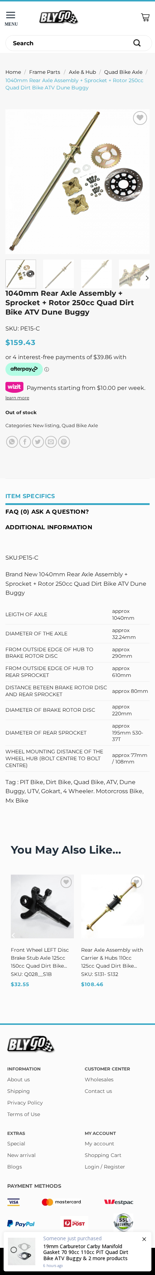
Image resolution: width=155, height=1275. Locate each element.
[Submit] (137, 43)
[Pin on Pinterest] (64, 442)
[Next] (137, 181)
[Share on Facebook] (25, 442)
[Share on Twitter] (38, 442)
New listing (46, 425)
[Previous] (17, 181)
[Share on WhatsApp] (12, 442)
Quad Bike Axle (123, 72)
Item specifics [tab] (30, 496)
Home (13, 72)
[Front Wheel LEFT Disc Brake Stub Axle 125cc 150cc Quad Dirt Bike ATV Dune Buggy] (42, 906)
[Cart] (145, 17)
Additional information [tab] (48, 527)
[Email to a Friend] (51, 442)
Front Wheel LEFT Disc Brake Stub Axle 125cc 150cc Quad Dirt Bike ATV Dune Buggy (40, 958)
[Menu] (12, 17)
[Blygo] (59, 17)
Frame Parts (44, 72)
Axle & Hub (82, 72)
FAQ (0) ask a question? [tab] (47, 511)
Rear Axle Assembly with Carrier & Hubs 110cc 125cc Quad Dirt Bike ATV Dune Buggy (112, 958)
